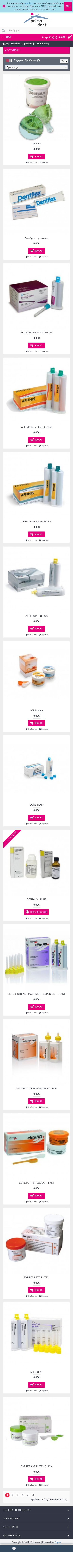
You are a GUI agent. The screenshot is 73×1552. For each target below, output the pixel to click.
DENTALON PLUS (36, 899)
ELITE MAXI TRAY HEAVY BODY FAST (36, 1088)
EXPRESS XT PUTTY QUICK (36, 1466)
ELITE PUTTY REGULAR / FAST (36, 1182)
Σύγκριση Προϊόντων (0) (27, 60)
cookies (29, 3)
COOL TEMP (36, 804)
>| (33, 1495)
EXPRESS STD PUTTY (36, 1277)
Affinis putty (36, 710)
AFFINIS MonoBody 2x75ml (36, 521)
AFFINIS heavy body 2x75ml (36, 427)
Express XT (36, 1371)
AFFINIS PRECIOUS (36, 616)
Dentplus (36, 143)
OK (68, 6)
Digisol (57, 1542)
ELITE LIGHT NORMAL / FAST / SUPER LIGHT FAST (36, 994)
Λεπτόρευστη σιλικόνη (36, 238)
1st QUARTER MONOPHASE (36, 332)
